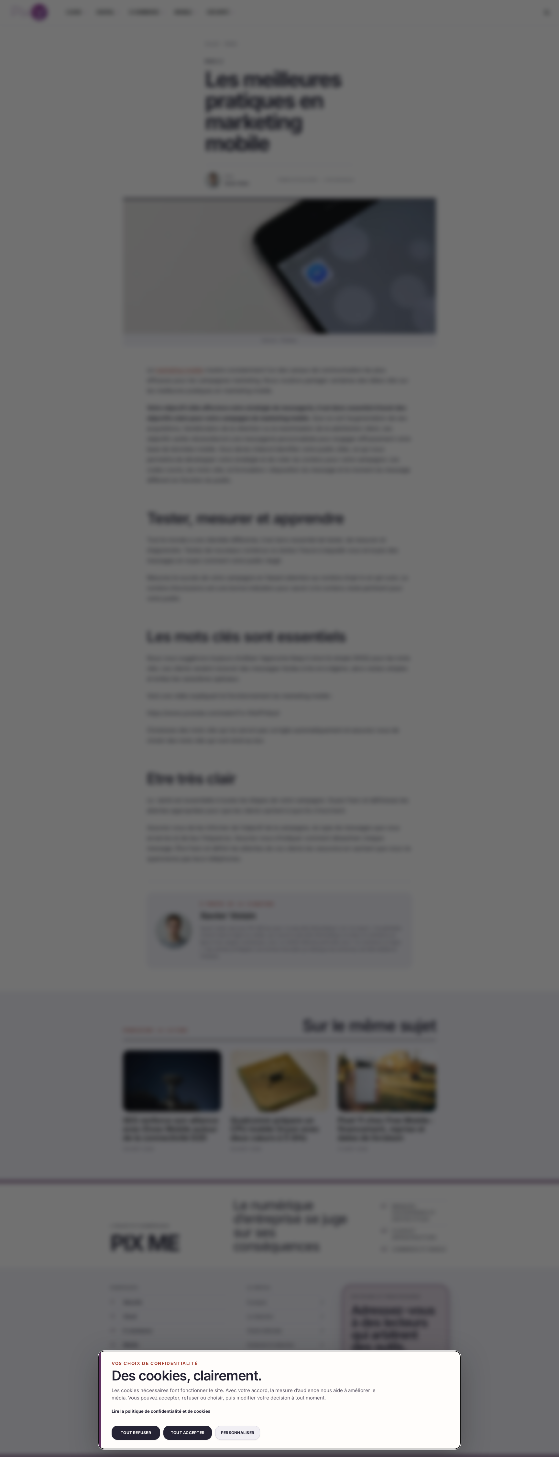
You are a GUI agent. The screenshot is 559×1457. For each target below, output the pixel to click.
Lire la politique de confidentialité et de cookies (161, 1411)
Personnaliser (237, 1432)
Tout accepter (187, 1432)
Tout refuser (136, 1432)
